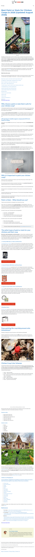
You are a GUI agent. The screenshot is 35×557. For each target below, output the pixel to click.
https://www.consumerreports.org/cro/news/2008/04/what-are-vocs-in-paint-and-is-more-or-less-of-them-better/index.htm (18, 511)
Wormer (5, 497)
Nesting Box (6, 489)
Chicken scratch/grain (7, 491)
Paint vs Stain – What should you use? (7, 83)
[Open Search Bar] (33, 6)
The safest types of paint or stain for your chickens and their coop (12, 85)
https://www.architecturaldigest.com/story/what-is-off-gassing (16, 520)
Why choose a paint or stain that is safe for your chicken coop (11, 78)
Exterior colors (3, 94)
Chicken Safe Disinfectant (8, 493)
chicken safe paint (4, 469)
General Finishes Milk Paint (5, 267)
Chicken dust (6, 496)
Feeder (5, 485)
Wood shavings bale (7, 484)
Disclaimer (6, 551)
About (2, 551)
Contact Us (17, 551)
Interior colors (3, 96)
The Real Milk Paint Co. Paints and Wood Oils (8, 86)
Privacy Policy (12, 551)
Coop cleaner (6, 494)
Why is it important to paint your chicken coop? (9, 82)
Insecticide (5, 500)
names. (5, 505)
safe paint (9, 69)
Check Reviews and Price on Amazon (8, 261)
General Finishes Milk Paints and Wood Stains (8, 88)
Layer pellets (6, 490)
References (3, 99)
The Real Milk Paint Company (6, 243)
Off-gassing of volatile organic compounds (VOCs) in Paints (11, 80)
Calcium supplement (7, 499)
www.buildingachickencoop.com (25, 226)
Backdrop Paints (4, 91)
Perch (5, 487)
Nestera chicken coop (16, 475)
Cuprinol (2, 288)
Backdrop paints (4, 309)
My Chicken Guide (13, 531)
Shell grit (5, 492)
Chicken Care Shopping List (5, 97)
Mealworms (6, 501)
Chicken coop (6, 483)
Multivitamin (6, 498)
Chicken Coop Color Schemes (6, 92)
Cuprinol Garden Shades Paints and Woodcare (8, 89)
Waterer (5, 486)
